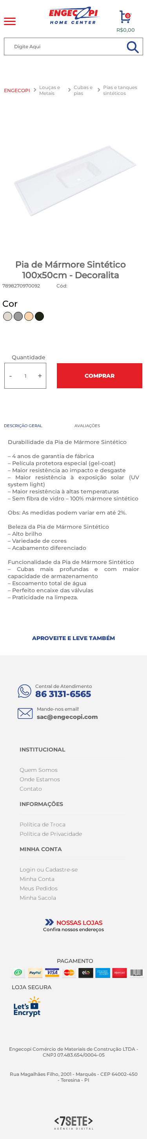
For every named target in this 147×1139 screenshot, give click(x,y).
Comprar (99, 375)
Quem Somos (39, 769)
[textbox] (73, 46)
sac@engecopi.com (67, 717)
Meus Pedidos (39, 888)
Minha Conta (37, 878)
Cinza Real (18, 316)
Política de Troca (42, 824)
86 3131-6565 (63, 694)
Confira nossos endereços (73, 929)
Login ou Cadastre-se (49, 869)
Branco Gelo (7, 316)
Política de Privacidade (51, 833)
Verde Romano (39, 316)
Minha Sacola (38, 897)
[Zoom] (73, 181)
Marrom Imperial (28, 316)
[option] (73, 181)
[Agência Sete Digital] (73, 1122)
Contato (31, 788)
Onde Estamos (40, 779)
